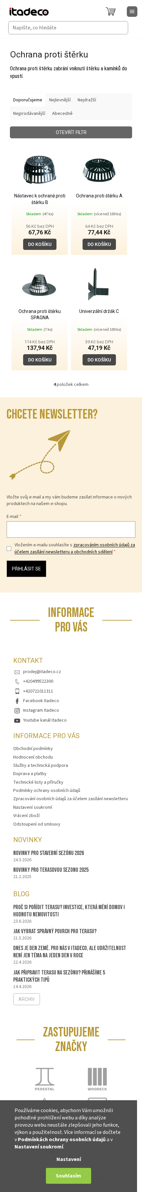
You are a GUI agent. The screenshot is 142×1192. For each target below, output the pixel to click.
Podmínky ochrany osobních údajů (46, 790)
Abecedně (62, 113)
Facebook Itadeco (41, 701)
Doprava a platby (30, 773)
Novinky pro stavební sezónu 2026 (48, 853)
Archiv (26, 999)
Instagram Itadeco (41, 710)
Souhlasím (68, 1175)
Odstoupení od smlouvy (36, 824)
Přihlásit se (26, 568)
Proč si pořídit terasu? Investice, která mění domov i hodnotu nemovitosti (69, 911)
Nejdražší (87, 100)
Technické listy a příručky (38, 782)
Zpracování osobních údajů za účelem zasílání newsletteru (70, 799)
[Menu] (132, 11)
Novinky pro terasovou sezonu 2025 (51, 870)
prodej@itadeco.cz (42, 671)
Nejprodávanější (29, 113)
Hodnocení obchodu (33, 757)
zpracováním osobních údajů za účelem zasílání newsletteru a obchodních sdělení (75, 548)
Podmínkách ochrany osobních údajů (62, 1139)
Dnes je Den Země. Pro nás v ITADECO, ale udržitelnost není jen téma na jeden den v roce (69, 952)
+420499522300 (38, 681)
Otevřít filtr (71, 132)
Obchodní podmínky (33, 748)
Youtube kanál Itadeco (45, 720)
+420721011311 (38, 691)
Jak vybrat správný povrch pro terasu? (54, 931)
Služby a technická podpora (40, 765)
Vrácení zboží (26, 815)
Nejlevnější (60, 100)
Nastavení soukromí (39, 1146)
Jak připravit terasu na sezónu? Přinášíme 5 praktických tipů (59, 976)
